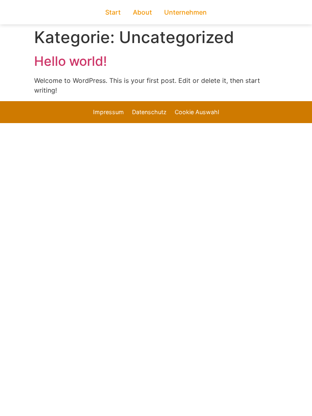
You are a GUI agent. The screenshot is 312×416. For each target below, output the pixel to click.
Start (113, 12)
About (142, 12)
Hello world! (70, 61)
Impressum (108, 111)
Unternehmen (185, 12)
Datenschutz (149, 111)
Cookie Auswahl (197, 111)
